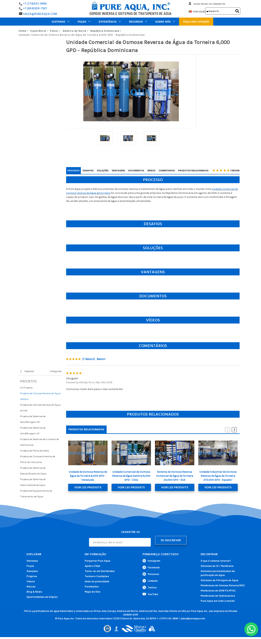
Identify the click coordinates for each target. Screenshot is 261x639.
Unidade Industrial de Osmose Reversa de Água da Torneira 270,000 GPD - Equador (218, 475)
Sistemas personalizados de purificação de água (218, 573)
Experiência (108, 21)
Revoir (101, 359)
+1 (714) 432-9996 (168, 618)
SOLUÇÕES (103, 170)
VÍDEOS (151, 170)
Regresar (29, 371)
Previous (227, 429)
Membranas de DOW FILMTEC (218, 590)
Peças (82, 21)
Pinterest (153, 574)
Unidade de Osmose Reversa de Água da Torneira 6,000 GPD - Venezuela (88, 475)
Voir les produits (87, 487)
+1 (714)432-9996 (35, 3)
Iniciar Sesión (201, 4)
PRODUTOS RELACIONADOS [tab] (86, 429)
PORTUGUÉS (200, 12)
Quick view (87, 452)
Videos (31, 581)
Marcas (31, 586)
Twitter (152, 587)
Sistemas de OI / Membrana (217, 565)
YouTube (153, 594)
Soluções (32, 571)
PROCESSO (73, 170)
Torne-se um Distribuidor (100, 571)
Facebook (154, 567)
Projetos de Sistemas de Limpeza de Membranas (39, 442)
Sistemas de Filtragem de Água (219, 580)
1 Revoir (235, 170)
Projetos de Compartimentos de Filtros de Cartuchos (37, 459)
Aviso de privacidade (97, 581)
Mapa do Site (92, 591)
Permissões (92, 586)
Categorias (56, 371)
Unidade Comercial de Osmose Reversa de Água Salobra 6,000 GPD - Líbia (131, 475)
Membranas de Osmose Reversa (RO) (223, 585)
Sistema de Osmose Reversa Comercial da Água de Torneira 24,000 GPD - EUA (174, 475)
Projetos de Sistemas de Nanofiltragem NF (32, 419)
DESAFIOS (88, 170)
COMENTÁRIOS (167, 170)
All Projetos (26, 387)
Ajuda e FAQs (92, 565)
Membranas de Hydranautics (218, 595)
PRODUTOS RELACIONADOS (193, 170)
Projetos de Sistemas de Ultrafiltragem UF (32, 430)
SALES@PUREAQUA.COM (40, 14)
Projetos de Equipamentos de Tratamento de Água (36, 493)
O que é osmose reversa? (216, 560)
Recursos (136, 21)
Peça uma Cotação (196, 21)
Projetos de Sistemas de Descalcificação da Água (33, 470)
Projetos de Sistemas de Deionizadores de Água (32, 482)
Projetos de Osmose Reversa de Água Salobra (40, 396)
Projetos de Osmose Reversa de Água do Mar (40, 407)
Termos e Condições (97, 576)
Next (234, 429)
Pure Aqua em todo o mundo (218, 600)
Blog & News (34, 591)
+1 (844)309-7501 (35, 8)
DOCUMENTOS (136, 170)
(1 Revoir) (88, 359)
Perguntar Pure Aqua (97, 560)
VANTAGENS (118, 170)
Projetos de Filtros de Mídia (34, 450)
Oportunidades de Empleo (42, 596)
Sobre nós (163, 21)
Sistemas (58, 21)
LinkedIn (153, 580)
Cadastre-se (218, 4)
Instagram (154, 560)
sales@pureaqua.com (192, 618)
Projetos (32, 576)
